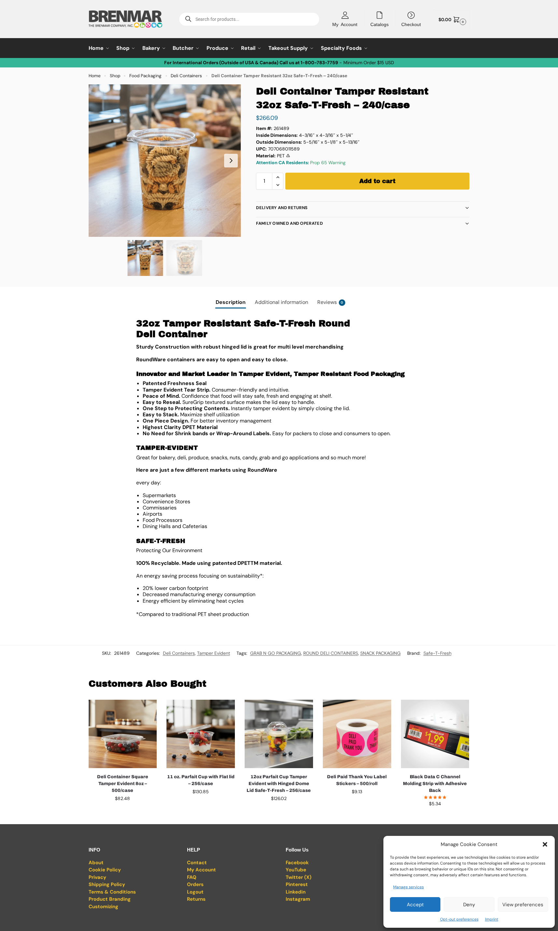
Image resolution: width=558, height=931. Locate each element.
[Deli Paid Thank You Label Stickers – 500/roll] (357, 734)
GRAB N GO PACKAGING (275, 653)
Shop (115, 76)
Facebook (297, 862)
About (96, 862)
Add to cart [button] (122, 812)
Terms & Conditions (112, 892)
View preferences (522, 904)
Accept (415, 904)
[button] (545, 844)
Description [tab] (231, 302)
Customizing (103, 906)
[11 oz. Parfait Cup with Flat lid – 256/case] (200, 734)
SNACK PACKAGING (380, 653)
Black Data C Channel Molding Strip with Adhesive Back (435, 783)
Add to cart (377, 181)
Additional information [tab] (281, 302)
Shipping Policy (107, 884)
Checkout (411, 24)
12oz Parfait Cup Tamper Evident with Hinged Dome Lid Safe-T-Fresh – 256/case (279, 783)
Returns (196, 899)
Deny (469, 904)
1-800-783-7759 (319, 62)
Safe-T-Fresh (437, 653)
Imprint (491, 919)
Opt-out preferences (459, 919)
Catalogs (379, 24)
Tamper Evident (213, 653)
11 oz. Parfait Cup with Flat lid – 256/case (201, 780)
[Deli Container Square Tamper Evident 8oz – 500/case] (123, 734)
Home (95, 76)
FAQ (191, 877)
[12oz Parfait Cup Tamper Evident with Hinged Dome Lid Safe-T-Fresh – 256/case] (279, 734)
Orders (195, 884)
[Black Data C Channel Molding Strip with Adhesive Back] (435, 734)
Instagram (298, 899)
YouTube (296, 870)
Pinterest (297, 884)
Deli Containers (186, 76)
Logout (195, 892)
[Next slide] (231, 160)
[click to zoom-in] (165, 160)
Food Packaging (145, 76)
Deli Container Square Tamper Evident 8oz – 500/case (122, 783)
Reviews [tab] (330, 302)
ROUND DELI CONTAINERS (330, 653)
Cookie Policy (105, 870)
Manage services (408, 887)
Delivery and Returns (282, 207)
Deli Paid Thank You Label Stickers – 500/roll (357, 780)
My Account (344, 24)
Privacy (97, 877)
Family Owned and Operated (289, 223)
